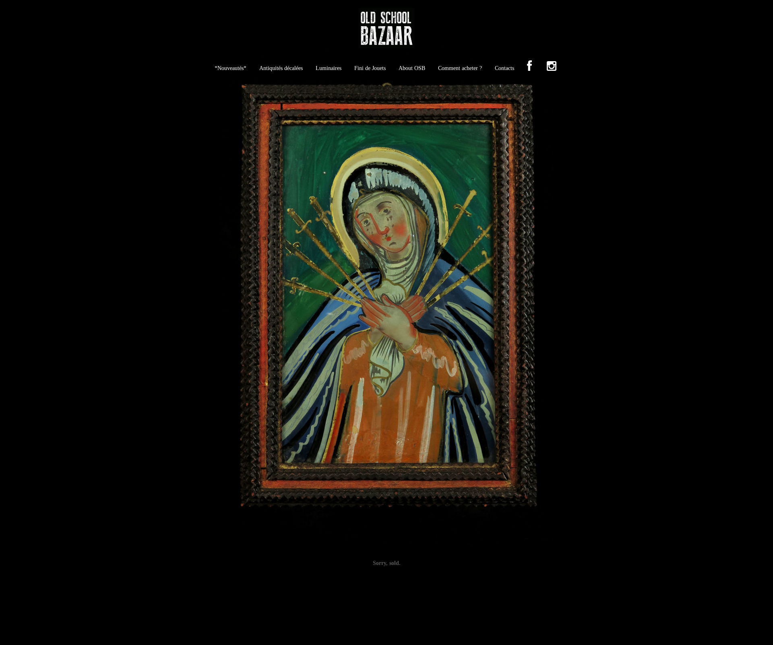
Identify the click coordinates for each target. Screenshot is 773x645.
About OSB (412, 68)
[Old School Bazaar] (386, 31)
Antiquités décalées (281, 68)
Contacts (504, 68)
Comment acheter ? (460, 68)
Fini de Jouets (370, 68)
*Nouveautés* (230, 68)
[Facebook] (529, 66)
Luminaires (328, 68)
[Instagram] (551, 66)
